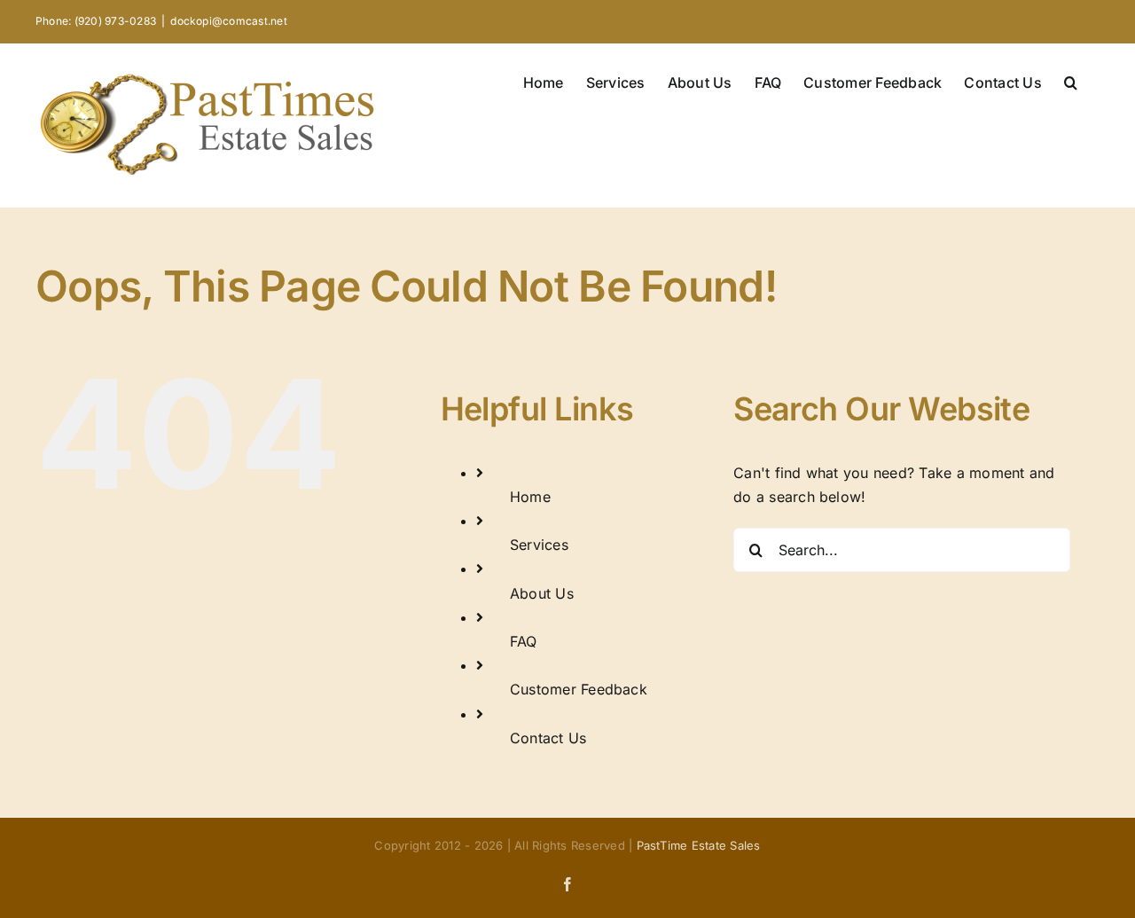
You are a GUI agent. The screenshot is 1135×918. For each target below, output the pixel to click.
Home (530, 497)
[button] (1070, 80)
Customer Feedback (578, 689)
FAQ (523, 641)
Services (539, 544)
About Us (542, 593)
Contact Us (548, 738)
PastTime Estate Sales (699, 845)
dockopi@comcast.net (228, 20)
